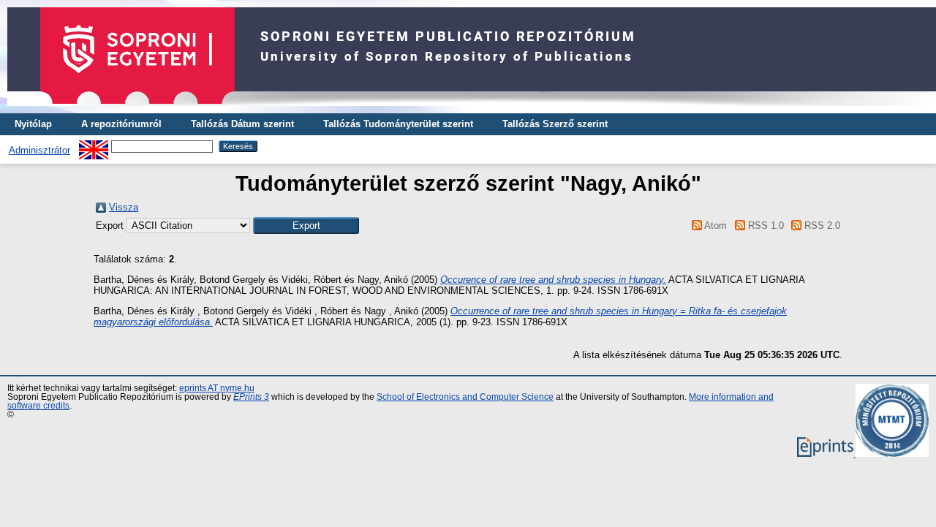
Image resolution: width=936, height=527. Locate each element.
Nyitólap (33, 123)
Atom (714, 225)
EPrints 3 (251, 397)
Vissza (123, 207)
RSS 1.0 (764, 225)
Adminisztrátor (39, 150)
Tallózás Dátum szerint (242, 123)
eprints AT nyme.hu (216, 388)
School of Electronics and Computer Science (465, 397)
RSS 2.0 (820, 225)
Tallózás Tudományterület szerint (398, 123)
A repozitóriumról (121, 123)
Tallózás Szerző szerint (555, 123)
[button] (306, 225)
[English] (93, 145)
